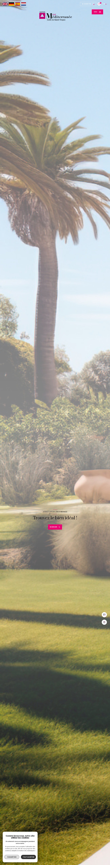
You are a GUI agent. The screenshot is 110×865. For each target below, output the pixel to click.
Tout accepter (28, 857)
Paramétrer (11, 857)
